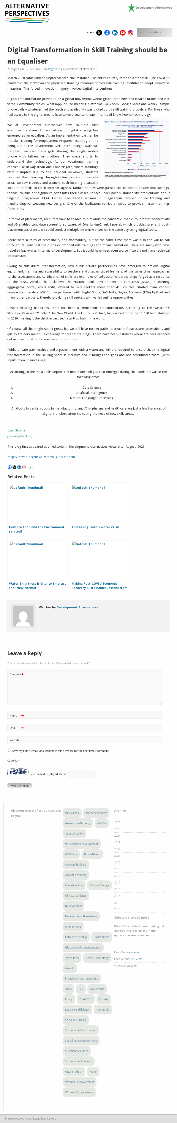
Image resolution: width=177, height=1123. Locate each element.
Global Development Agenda (83, 947)
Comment (17, 675)
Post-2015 (85, 999)
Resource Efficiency (77, 1009)
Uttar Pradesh (73, 1071)
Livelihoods (97, 989)
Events (138, 959)
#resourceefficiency (77, 823)
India (68, 989)
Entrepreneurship (76, 937)
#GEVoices (72, 813)
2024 (117, 835)
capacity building (75, 864)
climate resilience (76, 895)
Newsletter (133, 952)
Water (93, 1071)
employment (73, 926)
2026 (117, 822)
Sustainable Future (76, 1051)
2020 (117, 862)
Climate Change (99, 885)
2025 (117, 829)
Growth (69, 968)
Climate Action (74, 885)
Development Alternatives (77, 607)
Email (17, 729)
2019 (117, 869)
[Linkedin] (19, 467)
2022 (117, 849)
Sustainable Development (81, 1040)
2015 (117, 895)
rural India (102, 1009)
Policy (69, 999)
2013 (117, 909)
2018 (117, 875)
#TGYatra (71, 854)
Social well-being (75, 1020)
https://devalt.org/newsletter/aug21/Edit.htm (41, 457)
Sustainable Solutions (78, 1061)
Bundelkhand (92, 854)
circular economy (76, 875)
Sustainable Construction (80, 1030)
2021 (117, 855)
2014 (117, 902)
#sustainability (74, 833)
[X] (14, 467)
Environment (101, 937)
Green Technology (97, 957)
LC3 (81, 989)
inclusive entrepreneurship (81, 978)
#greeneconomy (96, 813)
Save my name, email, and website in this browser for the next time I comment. (60, 750)
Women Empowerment (79, 1082)
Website (15, 740)
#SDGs (101, 823)
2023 (117, 842)
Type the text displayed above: (48, 774)
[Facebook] (10, 467)
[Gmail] (24, 467)
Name (17, 717)
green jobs (72, 957)
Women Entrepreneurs (79, 1092)
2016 (117, 889)
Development (73, 906)
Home (90, 32)
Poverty (104, 999)
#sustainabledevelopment (81, 844)
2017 (117, 882)
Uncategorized (51, 69)
